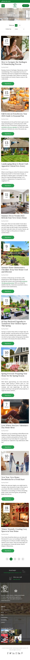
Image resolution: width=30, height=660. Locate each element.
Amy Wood (5, 67)
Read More (8, 83)
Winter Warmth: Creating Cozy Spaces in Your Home (14, 530)
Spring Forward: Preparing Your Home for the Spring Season (14, 375)
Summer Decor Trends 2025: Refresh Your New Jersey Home (14, 217)
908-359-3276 (6, 1)
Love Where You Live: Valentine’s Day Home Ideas (14, 426)
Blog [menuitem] (2, 615)
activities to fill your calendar (9, 127)
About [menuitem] (2, 612)
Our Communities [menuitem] (5, 610)
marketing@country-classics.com (12, 572)
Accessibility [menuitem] (4, 620)
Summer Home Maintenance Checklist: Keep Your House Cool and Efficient (14, 269)
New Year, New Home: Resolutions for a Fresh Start (13, 478)
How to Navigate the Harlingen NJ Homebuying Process (14, 63)
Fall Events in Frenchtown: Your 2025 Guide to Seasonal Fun (14, 115)
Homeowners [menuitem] (4, 617)
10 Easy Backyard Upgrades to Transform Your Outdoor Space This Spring (14, 323)
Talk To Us (25, 5)
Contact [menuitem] (3, 622)
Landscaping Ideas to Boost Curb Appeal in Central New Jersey (14, 165)
